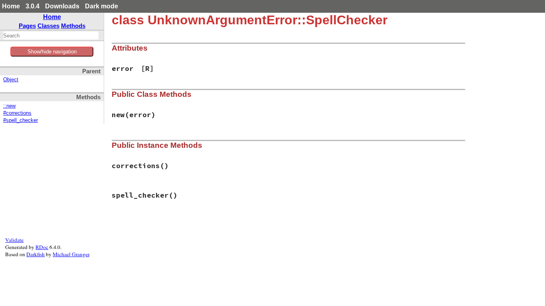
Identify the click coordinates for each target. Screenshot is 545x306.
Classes (48, 25)
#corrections (17, 113)
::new (9, 106)
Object (10, 79)
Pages (27, 25)
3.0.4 (32, 6)
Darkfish (35, 254)
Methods (73, 25)
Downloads (62, 6)
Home (11, 6)
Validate (14, 239)
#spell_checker (20, 120)
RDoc (42, 247)
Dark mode (101, 6)
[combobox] (51, 35)
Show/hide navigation (52, 52)
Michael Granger (71, 254)
